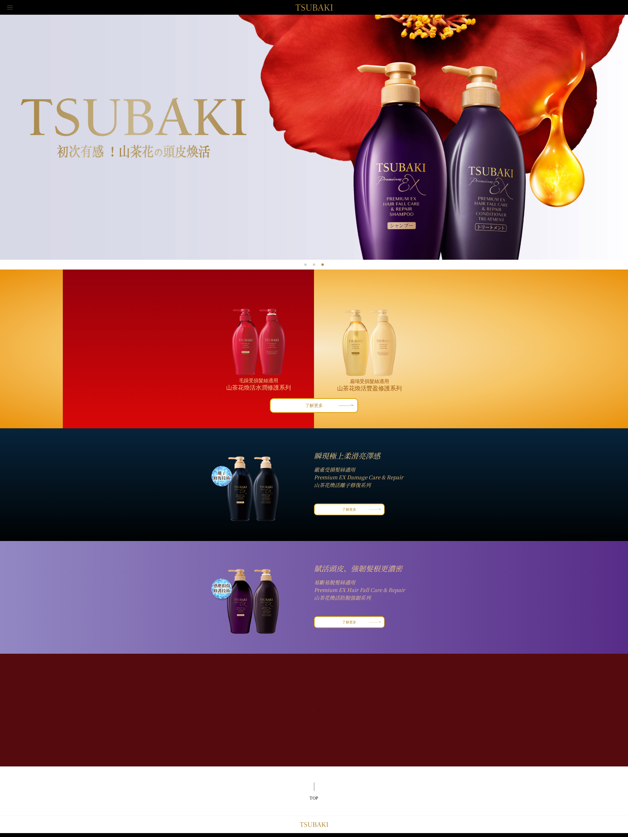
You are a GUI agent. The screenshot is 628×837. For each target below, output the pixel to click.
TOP (314, 798)
